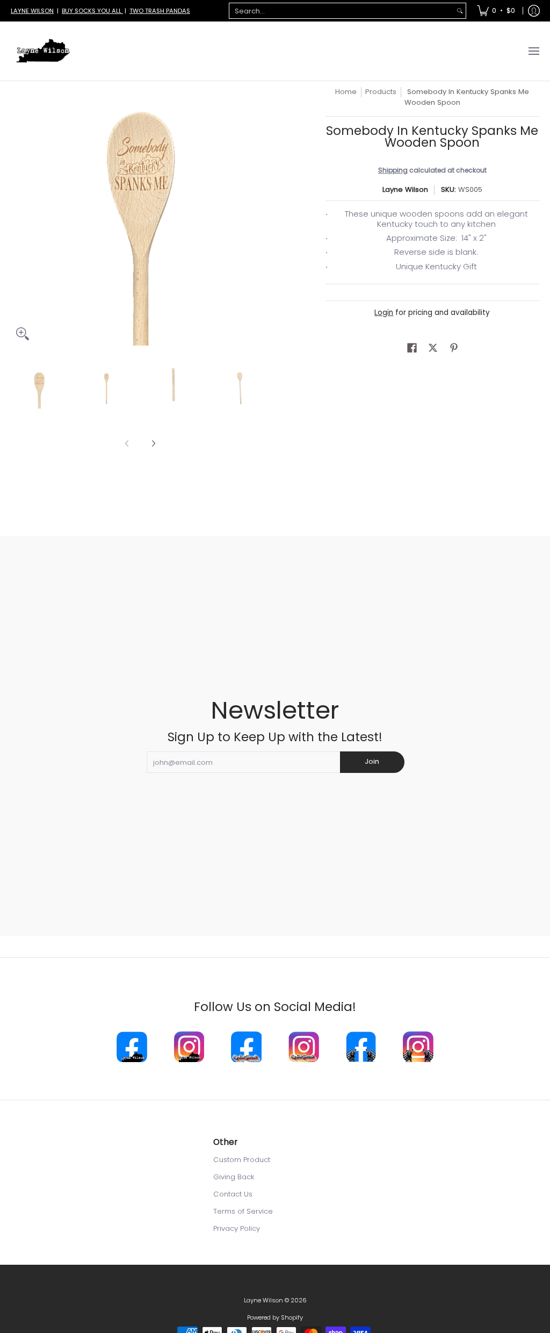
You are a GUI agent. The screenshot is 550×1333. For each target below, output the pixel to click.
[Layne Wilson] (43, 51)
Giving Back (233, 1177)
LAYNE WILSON (32, 10)
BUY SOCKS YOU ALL (92, 10)
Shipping (393, 170)
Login (383, 312)
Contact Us (232, 1194)
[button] (411, 348)
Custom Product (241, 1160)
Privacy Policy (236, 1228)
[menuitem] (496, 11)
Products (380, 92)
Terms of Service (243, 1211)
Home (346, 92)
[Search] (460, 11)
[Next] (262, 216)
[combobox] (341, 11)
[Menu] (533, 51)
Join (372, 761)
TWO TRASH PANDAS (159, 10)
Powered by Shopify (275, 1317)
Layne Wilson (405, 189)
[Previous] (18, 216)
